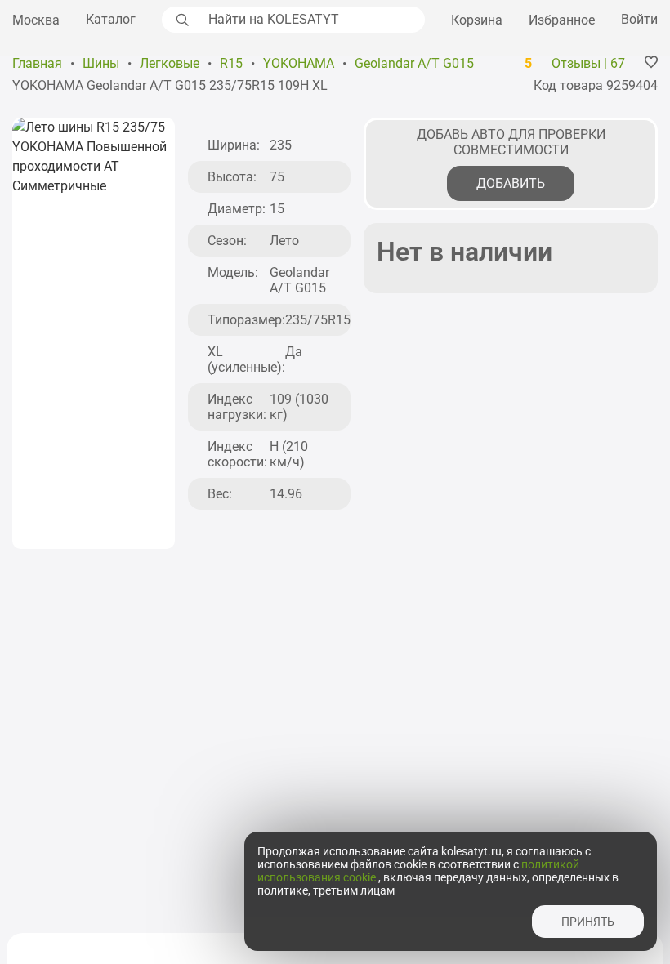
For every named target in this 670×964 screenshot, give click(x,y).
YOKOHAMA (298, 63)
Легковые (169, 63)
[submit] (180, 20)
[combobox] (312, 20)
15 (277, 208)
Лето (284, 240)
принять (587, 921)
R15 (231, 63)
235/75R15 (318, 320)
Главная (37, 63)
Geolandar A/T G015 (414, 63)
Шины (101, 63)
